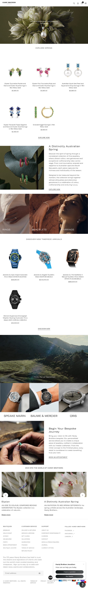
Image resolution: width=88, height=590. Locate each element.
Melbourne (7, 539)
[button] (82, 495)
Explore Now (44, 137)
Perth (5, 542)
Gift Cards (26, 536)
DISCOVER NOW (44, 328)
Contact (45, 539)
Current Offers (48, 548)
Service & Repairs (28, 533)
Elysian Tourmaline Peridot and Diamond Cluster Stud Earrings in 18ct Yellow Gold (15, 85)
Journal (45, 545)
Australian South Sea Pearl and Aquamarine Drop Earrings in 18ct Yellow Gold (72, 85)
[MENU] (86, 3)
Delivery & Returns (29, 530)
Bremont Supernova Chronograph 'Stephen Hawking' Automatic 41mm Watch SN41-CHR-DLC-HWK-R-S (15, 318)
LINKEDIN (68, 536)
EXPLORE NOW (54, 189)
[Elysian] (23, 484)
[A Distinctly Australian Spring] (65, 484)
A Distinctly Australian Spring (61, 501)
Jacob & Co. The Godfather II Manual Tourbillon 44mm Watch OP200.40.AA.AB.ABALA (73, 277)
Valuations (26, 539)
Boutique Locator (9, 548)
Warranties (26, 542)
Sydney (6, 536)
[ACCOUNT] (78, 3)
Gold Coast (7, 533)
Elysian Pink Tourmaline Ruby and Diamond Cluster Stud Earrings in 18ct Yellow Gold (43, 85)
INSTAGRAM (69, 533)
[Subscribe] (39, 573)
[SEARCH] (74, 3)
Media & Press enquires (50, 542)
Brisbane (6, 530)
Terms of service (28, 548)
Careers (45, 536)
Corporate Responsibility (51, 533)
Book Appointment (10, 545)
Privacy (43, 581)
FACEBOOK (68, 530)
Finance (24, 545)
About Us (45, 530)
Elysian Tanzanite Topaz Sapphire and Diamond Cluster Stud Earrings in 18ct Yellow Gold (15, 127)
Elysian (6, 501)
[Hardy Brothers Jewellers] (9, 2)
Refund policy (27, 551)
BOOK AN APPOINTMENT (58, 457)
